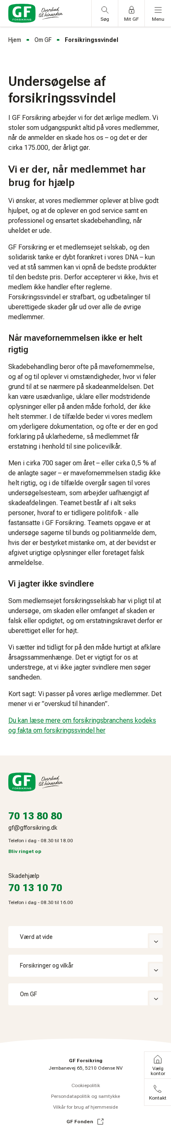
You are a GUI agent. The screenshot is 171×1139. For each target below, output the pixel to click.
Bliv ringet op (25, 851)
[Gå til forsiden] (35, 13)
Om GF (42, 40)
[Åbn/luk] (156, 941)
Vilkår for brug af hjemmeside (85, 1107)
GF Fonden (79, 1121)
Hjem (14, 40)
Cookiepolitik (85, 1085)
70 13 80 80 (35, 816)
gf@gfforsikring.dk (32, 827)
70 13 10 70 (35, 888)
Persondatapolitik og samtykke (85, 1096)
